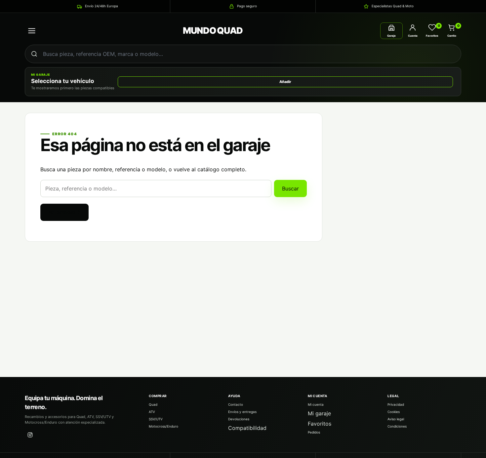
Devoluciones (238, 419)
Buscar (290, 188)
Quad (153, 404)
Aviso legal (395, 419)
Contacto (235, 404)
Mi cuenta (316, 404)
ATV (152, 412)
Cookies (393, 412)
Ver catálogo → (64, 212)
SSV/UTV (156, 419)
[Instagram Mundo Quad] (30, 435)
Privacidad (395, 404)
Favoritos (319, 423)
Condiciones (397, 426)
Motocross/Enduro (163, 426)
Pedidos (314, 432)
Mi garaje (319, 413)
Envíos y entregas (242, 412)
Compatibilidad (247, 428)
